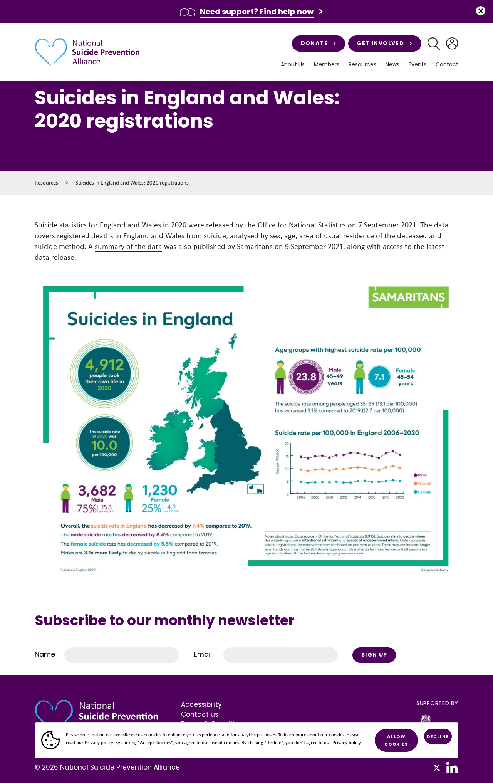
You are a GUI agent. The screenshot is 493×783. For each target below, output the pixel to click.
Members (326, 64)
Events (417, 64)
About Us (293, 64)
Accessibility (201, 704)
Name (45, 654)
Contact (447, 64)
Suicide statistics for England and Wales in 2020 (110, 224)
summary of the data (128, 246)
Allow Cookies (396, 740)
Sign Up (374, 655)
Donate (314, 43)
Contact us (199, 714)
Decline (438, 736)
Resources (46, 182)
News (392, 64)
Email (203, 654)
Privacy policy (99, 742)
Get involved (380, 43)
